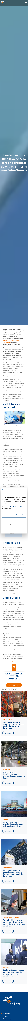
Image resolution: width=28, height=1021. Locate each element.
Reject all (14, 530)
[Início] (3, 2)
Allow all (14, 519)
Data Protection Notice (16, 506)
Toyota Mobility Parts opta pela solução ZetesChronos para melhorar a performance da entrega (14, 923)
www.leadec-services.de (9, 662)
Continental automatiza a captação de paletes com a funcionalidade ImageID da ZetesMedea (13, 873)
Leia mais (8, 733)
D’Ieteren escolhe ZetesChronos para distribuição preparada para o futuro (14, 775)
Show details (19, 514)
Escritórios (6, 1013)
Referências (7, 1019)
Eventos (5, 1016)
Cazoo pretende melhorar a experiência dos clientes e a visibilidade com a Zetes (13, 824)
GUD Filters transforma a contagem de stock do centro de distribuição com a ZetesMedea (13, 725)
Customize (13, 524)
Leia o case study (14, 685)
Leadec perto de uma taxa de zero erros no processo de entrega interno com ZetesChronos (13, 973)
